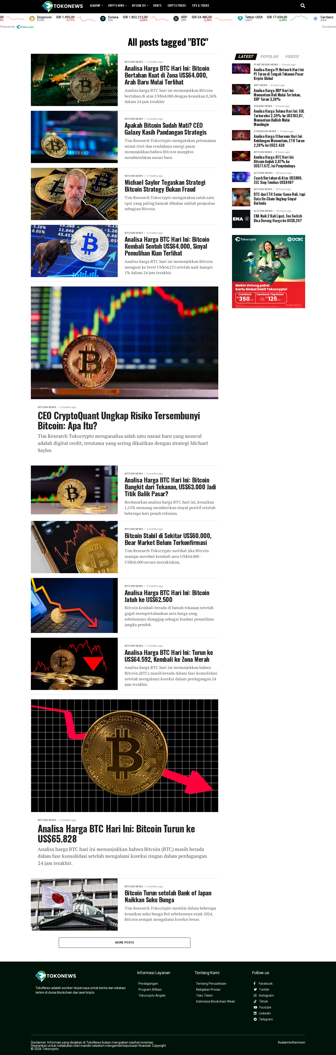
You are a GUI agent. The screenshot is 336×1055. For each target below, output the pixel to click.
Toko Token (204, 995)
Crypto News (116, 5)
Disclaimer (329, 26)
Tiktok (263, 1001)
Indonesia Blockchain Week (215, 1001)
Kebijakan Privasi (208, 989)
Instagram (266, 995)
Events (157, 5)
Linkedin (264, 1013)
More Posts (124, 942)
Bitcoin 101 (139, 5)
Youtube (264, 1007)
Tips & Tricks (200, 5)
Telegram (265, 1019)
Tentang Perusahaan (211, 983)
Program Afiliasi (150, 989)
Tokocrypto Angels (152, 995)
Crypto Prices (177, 5)
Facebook (265, 983)
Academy (95, 5)
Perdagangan (148, 983)
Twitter (263, 989)
